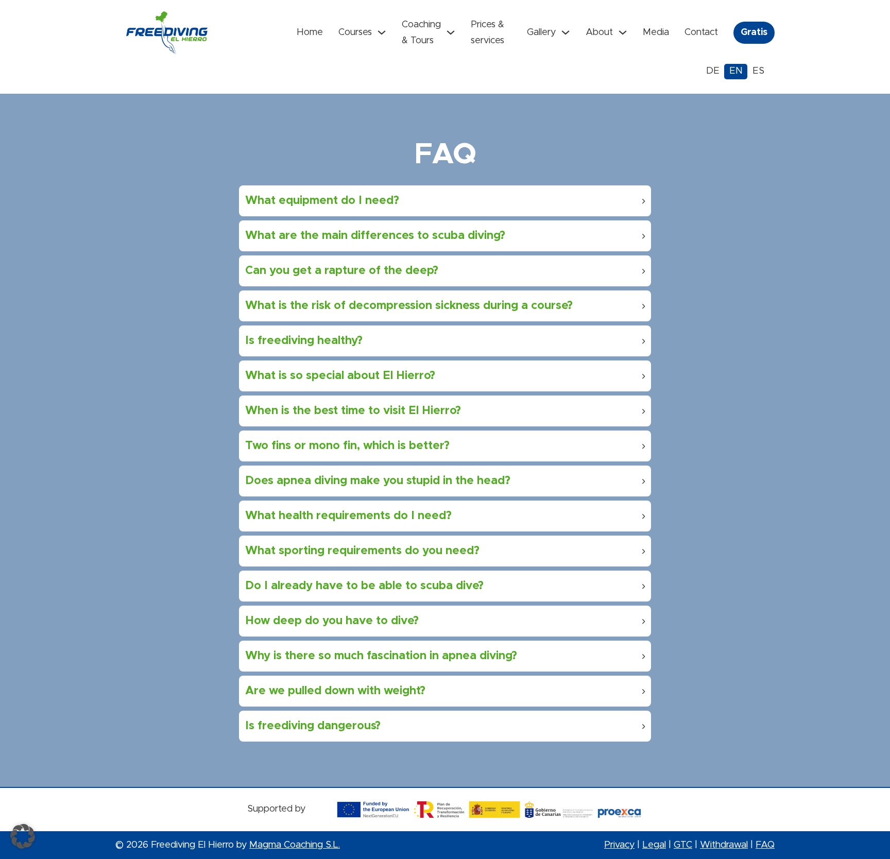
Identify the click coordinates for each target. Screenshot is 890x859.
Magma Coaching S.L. (294, 845)
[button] (445, 200)
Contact (701, 32)
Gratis (754, 32)
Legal (654, 845)
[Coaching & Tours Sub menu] (450, 32)
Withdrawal (724, 845)
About (599, 32)
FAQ (765, 845)
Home (310, 32)
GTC (683, 845)
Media (656, 32)
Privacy (619, 845)
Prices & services (487, 32)
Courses (355, 32)
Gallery (541, 32)
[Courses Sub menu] (381, 32)
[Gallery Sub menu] (565, 32)
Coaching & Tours (421, 32)
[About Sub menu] (622, 32)
